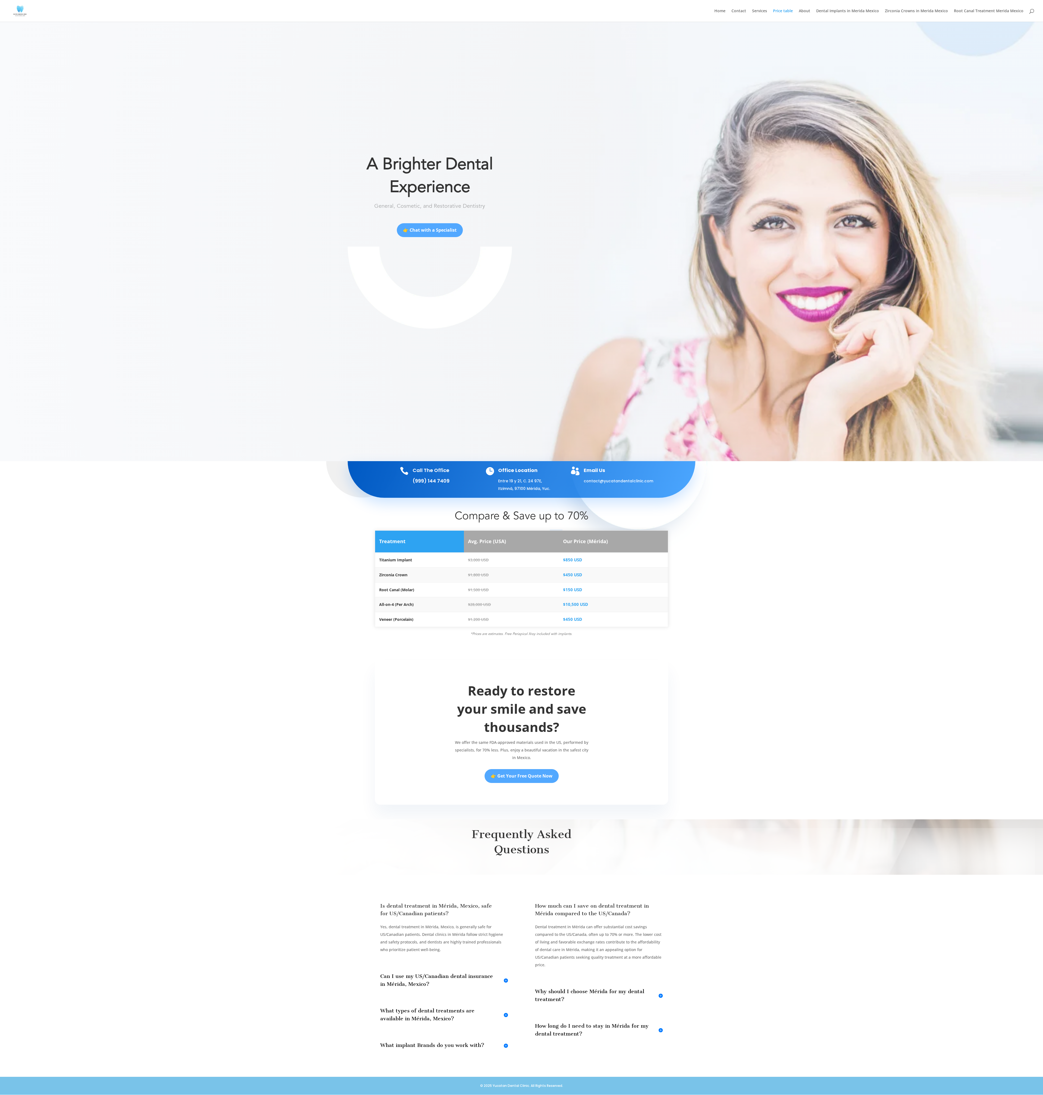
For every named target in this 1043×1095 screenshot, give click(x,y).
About (804, 11)
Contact (738, 11)
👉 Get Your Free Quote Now (521, 776)
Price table (783, 11)
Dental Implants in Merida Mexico (847, 11)
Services (759, 11)
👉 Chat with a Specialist (430, 230)
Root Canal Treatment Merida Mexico (988, 11)
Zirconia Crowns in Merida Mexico (916, 11)
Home (719, 11)
